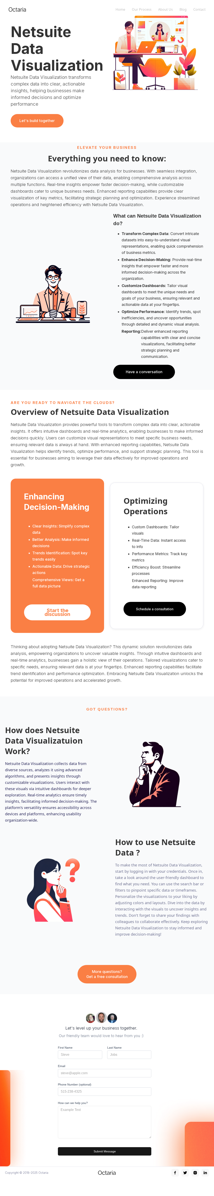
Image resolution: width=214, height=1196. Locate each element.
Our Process (142, 9)
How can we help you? (73, 1103)
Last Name (114, 1047)
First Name (65, 1047)
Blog (183, 9)
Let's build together (37, 120)
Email (61, 1066)
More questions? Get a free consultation (107, 974)
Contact (199, 9)
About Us (165, 9)
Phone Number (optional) (74, 1084)
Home (120, 9)
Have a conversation (144, 372)
